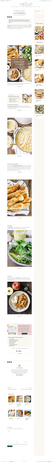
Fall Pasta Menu (11, 338)
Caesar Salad (11, 227)
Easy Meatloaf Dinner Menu (13, 344)
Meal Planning (17, 11)
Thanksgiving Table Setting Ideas (11, 389)
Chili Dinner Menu (11, 345)
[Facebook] (3, 0)
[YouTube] (6, 0)
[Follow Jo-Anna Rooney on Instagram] (18, 375)
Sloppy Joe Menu (11, 343)
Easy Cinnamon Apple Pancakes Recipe (26, 389)
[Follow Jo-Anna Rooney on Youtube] (19, 375)
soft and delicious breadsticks (17, 165)
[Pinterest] (1, 0)
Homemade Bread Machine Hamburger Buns (39, 85)
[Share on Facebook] (9, 17)
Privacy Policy (49, 461)
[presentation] (11, 399)
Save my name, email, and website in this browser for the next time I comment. (18, 444)
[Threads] (5, 0)
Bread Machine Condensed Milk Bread (38, 101)
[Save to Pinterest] (8, 17)
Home (2, 461)
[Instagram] (2, 0)
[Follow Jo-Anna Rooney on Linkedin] (21, 375)
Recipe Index (5, 461)
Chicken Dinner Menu (12, 342)
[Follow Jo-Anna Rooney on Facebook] (16, 375)
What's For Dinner (21, 11)
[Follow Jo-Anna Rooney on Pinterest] (22, 375)
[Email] (7, 0)
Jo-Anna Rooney (20, 367)
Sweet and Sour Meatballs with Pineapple (27, 419)
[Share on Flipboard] (11, 17)
